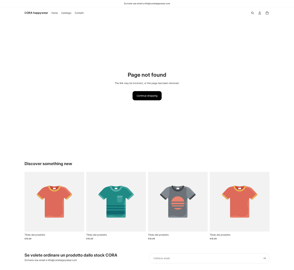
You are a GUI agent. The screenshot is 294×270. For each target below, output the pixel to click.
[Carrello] (267, 13)
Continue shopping (147, 95)
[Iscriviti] (264, 258)
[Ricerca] (252, 13)
